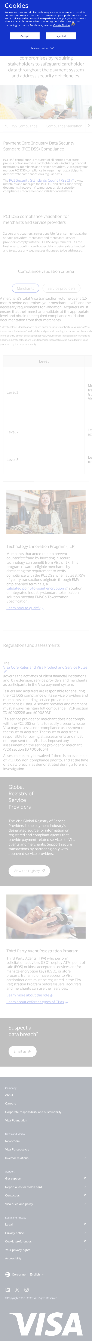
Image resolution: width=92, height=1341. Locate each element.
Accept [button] (25, 36)
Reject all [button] (61, 36)
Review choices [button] (40, 48)
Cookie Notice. (61, 25)
